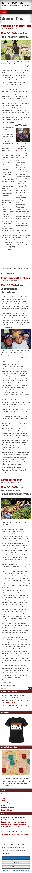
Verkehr (4, 805)
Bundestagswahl (5, 824)
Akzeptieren (16, 858)
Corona (18, 826)
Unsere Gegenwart (8, 803)
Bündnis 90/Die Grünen (7, 826)
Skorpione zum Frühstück (16, 26)
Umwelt (3, 801)
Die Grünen (24, 826)
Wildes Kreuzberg (7, 807)
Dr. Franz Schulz (17, 829)
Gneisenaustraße (24, 834)
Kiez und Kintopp (11, 273)
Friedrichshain (4, 831)
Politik (3, 798)
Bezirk (16, 817)
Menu (4, 12)
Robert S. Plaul (14, 28)
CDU (14, 826)
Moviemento (15, 467)
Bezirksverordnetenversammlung (13, 822)
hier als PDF (10, 702)
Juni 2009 (5, 270)
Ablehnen (16, 862)
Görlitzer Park (8, 837)
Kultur (3, 796)
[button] (29, 840)
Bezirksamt (22, 817)
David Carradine (22, 151)
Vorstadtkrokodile (11, 480)
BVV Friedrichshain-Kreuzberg (20, 824)
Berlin (12, 817)
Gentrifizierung (15, 834)
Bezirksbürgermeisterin (7, 819)
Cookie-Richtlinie (7, 870)
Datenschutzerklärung (17, 870)
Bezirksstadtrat (17, 819)
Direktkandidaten (8, 829)
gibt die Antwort (10, 786)
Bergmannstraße (5, 817)
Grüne (2, 837)
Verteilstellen (16, 698)
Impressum (26, 870)
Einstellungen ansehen (16, 866)
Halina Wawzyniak (15, 837)
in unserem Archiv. (15, 708)
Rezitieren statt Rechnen (15, 278)
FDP (22, 829)
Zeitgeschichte (6, 810)
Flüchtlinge (26, 829)
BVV (11, 824)
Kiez (2, 793)
